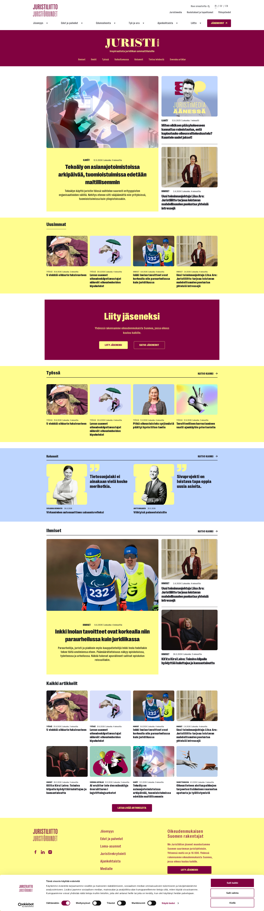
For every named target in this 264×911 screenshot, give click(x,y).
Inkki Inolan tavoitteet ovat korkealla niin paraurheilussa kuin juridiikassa (151, 278)
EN (226, 6)
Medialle (106, 869)
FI (215, 6)
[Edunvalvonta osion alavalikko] (115, 23)
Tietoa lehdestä (156, 59)
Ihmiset (81, 59)
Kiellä (232, 903)
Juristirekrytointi (113, 854)
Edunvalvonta (103, 23)
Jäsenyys (38, 23)
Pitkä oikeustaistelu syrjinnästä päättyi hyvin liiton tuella (153, 425)
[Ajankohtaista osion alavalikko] (177, 23)
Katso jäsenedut (149, 345)
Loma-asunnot (110, 846)
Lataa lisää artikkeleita (132, 808)
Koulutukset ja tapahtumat (200, 12)
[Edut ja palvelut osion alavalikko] (82, 23)
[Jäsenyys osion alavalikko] (47, 23)
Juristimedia (175, 12)
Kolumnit (138, 59)
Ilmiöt (94, 59)
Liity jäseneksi (113, 345)
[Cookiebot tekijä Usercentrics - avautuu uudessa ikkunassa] (26, 905)
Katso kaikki (206, 373)
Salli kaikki (232, 883)
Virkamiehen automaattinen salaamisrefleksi (75, 512)
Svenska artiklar (178, 59)
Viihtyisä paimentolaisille (150, 512)
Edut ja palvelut (69, 23)
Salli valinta (232, 893)
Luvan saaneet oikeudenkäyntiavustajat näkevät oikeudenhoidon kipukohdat (105, 280)
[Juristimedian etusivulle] (132, 45)
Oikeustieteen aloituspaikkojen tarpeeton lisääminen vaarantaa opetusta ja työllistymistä (196, 789)
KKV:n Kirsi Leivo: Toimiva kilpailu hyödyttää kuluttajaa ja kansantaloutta (188, 661)
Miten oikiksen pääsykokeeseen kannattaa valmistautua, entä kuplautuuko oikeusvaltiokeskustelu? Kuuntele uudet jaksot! (186, 131)
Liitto (194, 23)
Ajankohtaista (165, 23)
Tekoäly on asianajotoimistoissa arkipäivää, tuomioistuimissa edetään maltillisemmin (102, 174)
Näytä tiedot (168, 903)
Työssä (105, 59)
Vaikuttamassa (121, 59)
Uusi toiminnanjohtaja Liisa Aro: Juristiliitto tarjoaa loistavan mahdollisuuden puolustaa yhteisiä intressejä (185, 202)
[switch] (96, 903)
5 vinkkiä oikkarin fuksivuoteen (66, 275)
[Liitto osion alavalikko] (200, 23)
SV (221, 6)
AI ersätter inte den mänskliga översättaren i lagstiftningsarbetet (109, 789)
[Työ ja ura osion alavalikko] (143, 23)
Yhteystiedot (224, 12)
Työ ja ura (134, 23)
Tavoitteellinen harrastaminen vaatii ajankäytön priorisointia (196, 425)
